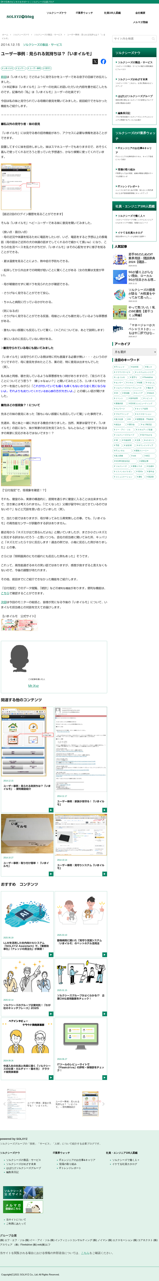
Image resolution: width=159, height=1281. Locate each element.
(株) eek (37, 1244)
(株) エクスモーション (120, 1240)
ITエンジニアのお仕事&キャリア (77, 1160)
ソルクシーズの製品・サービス (42, 44)
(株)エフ (45, 1244)
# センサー (20, 68)
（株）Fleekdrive (22, 1244)
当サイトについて (16, 1219)
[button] (153, 38)
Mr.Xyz (33, 685)
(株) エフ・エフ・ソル (12, 1240)
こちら (5, 593)
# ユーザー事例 (34, 68)
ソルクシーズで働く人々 (131, 216)
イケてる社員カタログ (130, 232)
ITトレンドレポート (129, 186)
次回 (4, 602)
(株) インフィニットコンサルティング (71, 1240)
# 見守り (47, 68)
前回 (4, 76)
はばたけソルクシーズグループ (135, 96)
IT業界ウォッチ (61, 1152)
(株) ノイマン (100, 1240)
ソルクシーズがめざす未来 (133, 79)
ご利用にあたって (16, 1223)
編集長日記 (124, 113)
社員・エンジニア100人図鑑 (122, 1152)
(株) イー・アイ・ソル (37, 1240)
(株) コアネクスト (143, 1240)
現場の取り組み (126, 169)
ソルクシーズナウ (10, 1152)
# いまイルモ (7, 68)
